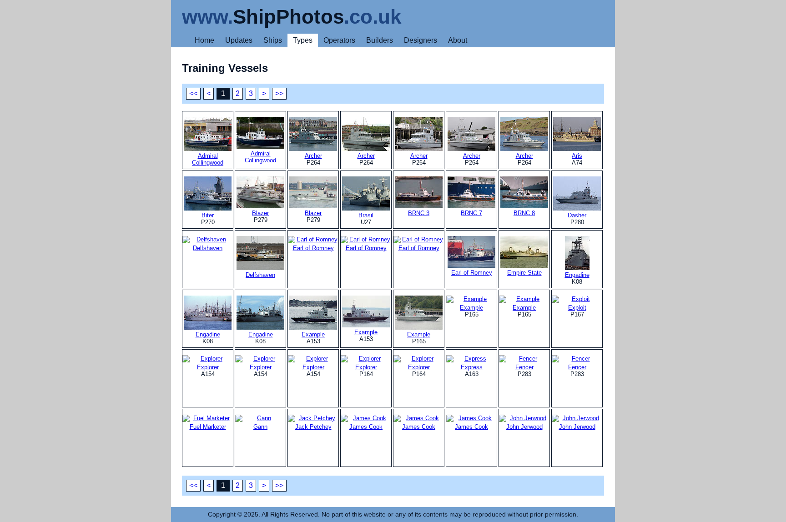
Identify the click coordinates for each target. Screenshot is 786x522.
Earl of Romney (471, 272)
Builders (379, 40)
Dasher (577, 215)
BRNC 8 (524, 213)
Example (313, 334)
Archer (313, 155)
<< (193, 93)
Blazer (260, 213)
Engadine (577, 274)
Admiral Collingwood (207, 159)
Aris (577, 155)
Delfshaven (260, 274)
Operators (339, 40)
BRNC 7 (471, 213)
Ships (272, 40)
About (457, 40)
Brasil (365, 215)
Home (204, 40)
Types (302, 40)
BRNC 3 (418, 213)
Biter (208, 215)
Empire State (524, 272)
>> (279, 93)
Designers (420, 40)
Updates (238, 40)
